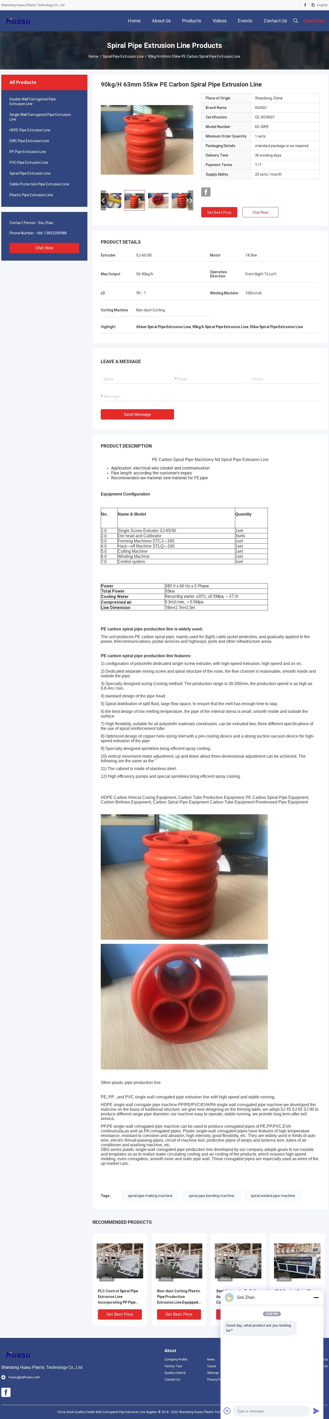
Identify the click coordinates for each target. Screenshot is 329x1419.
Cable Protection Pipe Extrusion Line (39, 184)
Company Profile (175, 1359)
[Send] (316, 1410)
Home (93, 56)
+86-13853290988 (51, 233)
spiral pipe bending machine (211, 1196)
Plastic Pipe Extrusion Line (31, 195)
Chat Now (44, 247)
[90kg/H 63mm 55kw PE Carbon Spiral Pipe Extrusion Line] (147, 140)
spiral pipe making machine (150, 1196)
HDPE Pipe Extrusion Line (30, 130)
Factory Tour (173, 1366)
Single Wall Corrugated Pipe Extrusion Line (40, 117)
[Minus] (316, 1297)
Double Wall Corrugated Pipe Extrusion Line (33, 101)
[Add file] (227, 1410)
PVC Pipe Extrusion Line (29, 162)
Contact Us (172, 1379)
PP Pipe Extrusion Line (28, 152)
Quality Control (175, 1373)
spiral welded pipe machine (273, 1196)
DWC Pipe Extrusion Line (29, 141)
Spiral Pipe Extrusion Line (123, 56)
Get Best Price (219, 212)
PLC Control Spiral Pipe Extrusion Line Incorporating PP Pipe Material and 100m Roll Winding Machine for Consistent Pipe (118, 1297)
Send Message (137, 414)
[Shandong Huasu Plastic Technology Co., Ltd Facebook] (305, 5)
